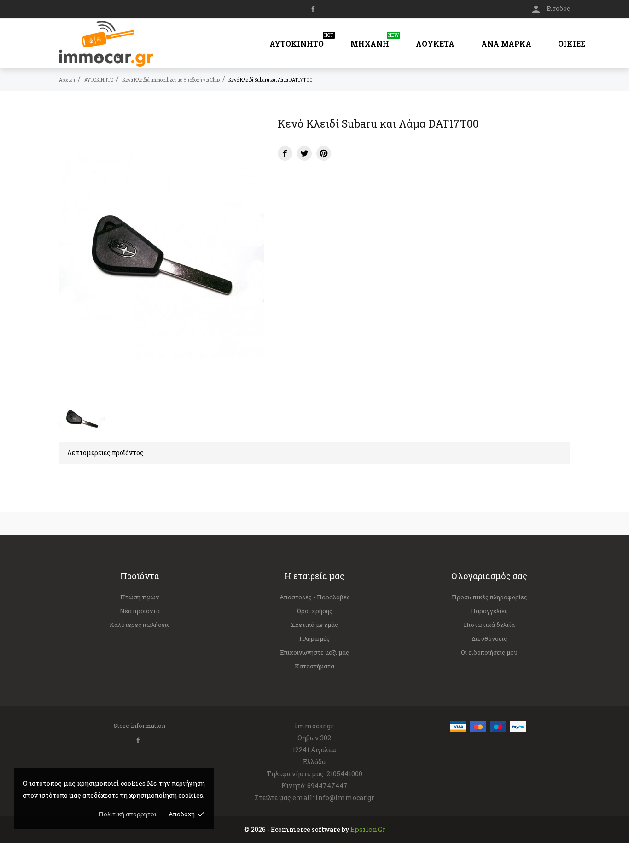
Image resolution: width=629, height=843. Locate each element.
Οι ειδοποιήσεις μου (489, 652)
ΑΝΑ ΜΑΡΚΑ (506, 43)
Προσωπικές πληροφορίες (489, 597)
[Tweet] (304, 153)
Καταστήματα (314, 666)
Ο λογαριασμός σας (489, 575)
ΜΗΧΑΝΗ (374, 40)
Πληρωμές (314, 638)
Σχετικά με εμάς (314, 625)
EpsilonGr (367, 829)
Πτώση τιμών (139, 597)
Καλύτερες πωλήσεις (140, 625)
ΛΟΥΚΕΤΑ (435, 43)
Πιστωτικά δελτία (489, 625)
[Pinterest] (323, 153)
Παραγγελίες (489, 611)
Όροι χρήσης (314, 611)
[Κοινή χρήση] (285, 153)
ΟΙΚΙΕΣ (571, 43)
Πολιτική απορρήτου (128, 814)
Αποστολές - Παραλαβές (315, 597)
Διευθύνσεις (489, 638)
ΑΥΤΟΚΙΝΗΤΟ (301, 40)
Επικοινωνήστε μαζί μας (314, 652)
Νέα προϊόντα (140, 611)
